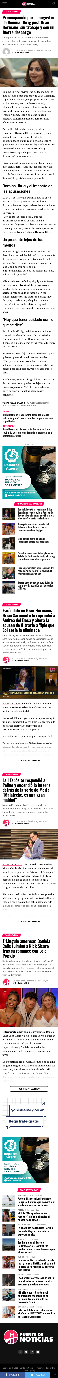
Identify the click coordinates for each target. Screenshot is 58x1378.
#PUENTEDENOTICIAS (38, 403)
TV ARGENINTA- (11, 703)
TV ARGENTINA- (12, 864)
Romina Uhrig (29, 406)
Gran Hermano (46, 95)
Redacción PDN (22, 661)
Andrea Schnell (22, 52)
